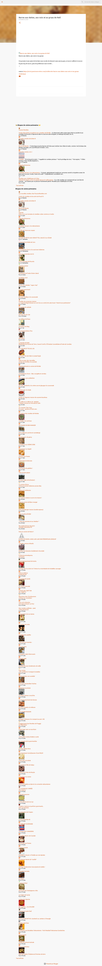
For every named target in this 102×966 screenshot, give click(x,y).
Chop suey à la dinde (25, 760)
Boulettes (21, 878)
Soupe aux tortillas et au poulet (28, 362)
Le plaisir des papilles (25, 635)
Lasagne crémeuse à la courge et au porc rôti (32, 719)
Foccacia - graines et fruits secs (28, 409)
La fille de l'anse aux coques (27, 230)
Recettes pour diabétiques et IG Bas (29, 178)
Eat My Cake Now (24, 923)
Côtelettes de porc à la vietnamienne (29, 172)
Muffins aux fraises (24, 456)
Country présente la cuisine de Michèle (30, 366)
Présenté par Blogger (52, 963)
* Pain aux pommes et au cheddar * (29, 521)
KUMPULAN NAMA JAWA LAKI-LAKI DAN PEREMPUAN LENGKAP (37, 539)
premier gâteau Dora (25, 748)
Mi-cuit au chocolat (24, 586)
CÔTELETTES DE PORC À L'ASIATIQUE (30, 356)
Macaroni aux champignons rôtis (28, 890)
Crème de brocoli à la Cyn (26, 802)
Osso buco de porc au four (26, 604)
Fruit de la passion (24, 794)
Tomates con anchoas (25, 421)
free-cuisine (22, 670)
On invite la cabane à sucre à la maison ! (30, 497)
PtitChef (21, 212)
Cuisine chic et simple (25, 390)
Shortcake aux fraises (25, 843)
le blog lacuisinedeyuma (26, 555)
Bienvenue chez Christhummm (27, 596)
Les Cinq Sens (23, 646)
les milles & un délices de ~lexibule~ (29, 401)
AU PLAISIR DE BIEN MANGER (27, 425)
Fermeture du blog (24, 326)
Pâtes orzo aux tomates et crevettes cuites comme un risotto (36, 214)
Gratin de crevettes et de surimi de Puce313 (31, 196)
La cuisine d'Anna (24, 484)
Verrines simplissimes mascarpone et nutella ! (32, 867)
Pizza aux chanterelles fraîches (27, 683)
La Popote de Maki (24, 342)
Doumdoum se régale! (25, 449)
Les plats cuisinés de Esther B (27, 138)
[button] (20, 23)
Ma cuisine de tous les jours (27, 526)
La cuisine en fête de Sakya (26, 765)
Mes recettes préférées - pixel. (27, 608)
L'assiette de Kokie (24, 871)
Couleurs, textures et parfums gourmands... (31, 806)
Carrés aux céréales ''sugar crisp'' (28, 285)
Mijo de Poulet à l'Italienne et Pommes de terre (32, 954)
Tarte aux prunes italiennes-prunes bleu (30, 486)
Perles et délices (23, 573)
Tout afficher (20, 185)
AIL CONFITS (22, 592)
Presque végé (22, 658)
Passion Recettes (24, 130)
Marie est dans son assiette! (27, 676)
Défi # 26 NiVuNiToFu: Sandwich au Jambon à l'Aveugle (35, 918)
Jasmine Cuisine (23, 266)
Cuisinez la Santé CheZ (25, 911)
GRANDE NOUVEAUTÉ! (25, 527)
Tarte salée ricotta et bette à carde (29, 737)
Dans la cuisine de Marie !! (26, 531)
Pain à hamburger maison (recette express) (31, 509)
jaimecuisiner (22, 935)
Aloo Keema (22, 790)
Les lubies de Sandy (24, 895)
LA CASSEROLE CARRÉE (26, 788)
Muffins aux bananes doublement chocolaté (31, 551)
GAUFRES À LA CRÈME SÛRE (27, 444)
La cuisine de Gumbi (24, 579)
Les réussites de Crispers (26, 812)
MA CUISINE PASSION (25, 711)
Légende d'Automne (24, 165)
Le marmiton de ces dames (26, 614)
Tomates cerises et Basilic (26, 543)
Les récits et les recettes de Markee (29, 413)
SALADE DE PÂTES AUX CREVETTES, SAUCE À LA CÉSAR (35, 238)
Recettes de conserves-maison (27, 301)
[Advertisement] (51, 37)
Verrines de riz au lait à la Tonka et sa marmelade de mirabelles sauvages (40, 568)
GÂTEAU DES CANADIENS (26, 831)
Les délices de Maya (24, 319)
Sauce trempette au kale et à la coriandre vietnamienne (34, 784)
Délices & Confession (25, 490)
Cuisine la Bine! (23, 883)
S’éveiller (21, 159)
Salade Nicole (23, 574)
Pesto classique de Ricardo (26, 261)
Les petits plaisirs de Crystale (27, 836)
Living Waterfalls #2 (24, 819)
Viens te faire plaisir (24, 472)
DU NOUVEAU (23, 725)
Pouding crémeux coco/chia (27, 695)
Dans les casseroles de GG (26, 254)
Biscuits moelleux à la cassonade (28, 297)
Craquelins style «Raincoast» (27, 654)
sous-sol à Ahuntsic (24, 602)
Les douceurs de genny (25, 437)
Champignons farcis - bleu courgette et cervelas (32, 373)
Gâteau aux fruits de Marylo (27, 772)
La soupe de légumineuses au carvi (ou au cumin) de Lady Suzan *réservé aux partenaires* (45, 303)
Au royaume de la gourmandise (28, 741)
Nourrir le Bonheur (24, 946)
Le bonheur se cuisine (25, 776)
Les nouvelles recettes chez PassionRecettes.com (33, 193)
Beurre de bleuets (24, 146)
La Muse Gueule (23, 847)
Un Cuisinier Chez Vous (25, 407)
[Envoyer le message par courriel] (20, 76)
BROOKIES (22, 338)
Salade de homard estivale (26, 942)
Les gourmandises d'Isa (25, 331)
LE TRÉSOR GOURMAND (26, 824)
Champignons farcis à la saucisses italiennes (31, 249)
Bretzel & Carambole (25, 688)
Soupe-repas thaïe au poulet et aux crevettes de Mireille (35, 132)
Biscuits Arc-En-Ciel (24, 314)
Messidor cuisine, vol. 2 (25, 152)
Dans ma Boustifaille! (25, 514)
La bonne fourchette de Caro (27, 242)
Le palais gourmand (24, 289)
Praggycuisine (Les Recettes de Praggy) (30, 723)
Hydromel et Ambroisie (25, 461)
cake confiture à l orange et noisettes (29, 672)
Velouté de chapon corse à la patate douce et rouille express (36, 180)
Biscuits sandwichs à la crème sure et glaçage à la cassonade (36, 385)
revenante (21, 557)
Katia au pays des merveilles (27, 360)
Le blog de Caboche (24, 899)
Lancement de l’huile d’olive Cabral (29, 273)
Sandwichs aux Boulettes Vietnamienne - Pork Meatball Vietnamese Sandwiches (42, 930)
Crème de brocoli (24, 609)
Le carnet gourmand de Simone (28, 700)
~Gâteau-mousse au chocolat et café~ (30, 403)
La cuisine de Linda (24, 624)
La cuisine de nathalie (25, 307)
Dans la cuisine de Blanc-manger (28, 502)
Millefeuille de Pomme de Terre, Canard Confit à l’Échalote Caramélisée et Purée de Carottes (45, 344)
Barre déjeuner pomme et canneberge (29, 432)
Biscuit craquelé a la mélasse (27, 707)
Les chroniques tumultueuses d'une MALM (31, 753)
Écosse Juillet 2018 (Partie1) (27, 480)
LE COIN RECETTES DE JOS (26, 348)
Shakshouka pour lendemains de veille (30, 666)
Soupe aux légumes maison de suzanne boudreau (33, 397)
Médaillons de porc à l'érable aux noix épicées (32, 855)
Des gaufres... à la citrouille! (26, 907)
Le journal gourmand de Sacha (27, 561)
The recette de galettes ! (26, 468)
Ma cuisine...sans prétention (27, 378)
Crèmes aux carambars (25, 598)
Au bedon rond (23, 277)
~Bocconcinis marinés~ (25, 642)
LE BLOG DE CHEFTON (25, 590)
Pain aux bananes (24, 807)
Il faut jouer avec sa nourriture (27, 729)
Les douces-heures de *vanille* (27, 859)
